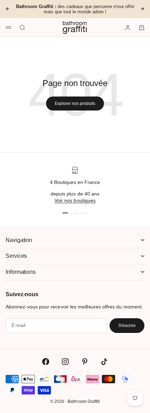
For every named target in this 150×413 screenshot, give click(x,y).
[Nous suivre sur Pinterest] (85, 361)
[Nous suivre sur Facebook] (46, 361)
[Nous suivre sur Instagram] (65, 361)
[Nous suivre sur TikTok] (104, 361)
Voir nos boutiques (75, 200)
